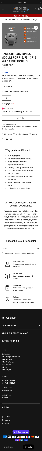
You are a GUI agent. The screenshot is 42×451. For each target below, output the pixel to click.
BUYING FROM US (10, 340)
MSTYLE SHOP (9, 317)
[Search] (36, 9)
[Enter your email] (38, 248)
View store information (8, 129)
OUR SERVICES (9, 325)
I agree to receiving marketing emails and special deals (19, 253)
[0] (39, 9)
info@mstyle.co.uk (7, 390)
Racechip (5, 72)
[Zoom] (36, 28)
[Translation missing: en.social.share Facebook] (3, 139)
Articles (5, 407)
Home (3, 20)
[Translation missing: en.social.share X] (7, 139)
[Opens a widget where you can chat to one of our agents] (28, 447)
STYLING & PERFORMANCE (15, 333)
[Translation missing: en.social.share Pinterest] (11, 139)
